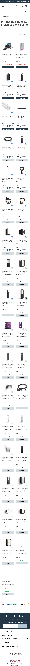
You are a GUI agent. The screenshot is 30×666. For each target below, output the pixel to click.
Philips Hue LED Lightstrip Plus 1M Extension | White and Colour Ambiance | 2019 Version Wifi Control (22, 335)
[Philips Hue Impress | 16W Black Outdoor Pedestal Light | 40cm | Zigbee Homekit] (8, 263)
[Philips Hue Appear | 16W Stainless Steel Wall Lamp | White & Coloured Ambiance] (22, 46)
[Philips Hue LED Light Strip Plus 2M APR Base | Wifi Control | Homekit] (8, 325)
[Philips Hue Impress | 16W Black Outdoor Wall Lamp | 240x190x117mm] (22, 263)
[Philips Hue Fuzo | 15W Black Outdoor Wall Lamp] (8, 232)
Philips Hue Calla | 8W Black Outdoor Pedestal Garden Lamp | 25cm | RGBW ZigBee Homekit (21, 149)
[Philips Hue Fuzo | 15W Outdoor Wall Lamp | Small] (22, 511)
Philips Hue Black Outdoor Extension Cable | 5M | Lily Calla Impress (8, 149)
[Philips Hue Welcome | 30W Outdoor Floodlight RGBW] (8, 511)
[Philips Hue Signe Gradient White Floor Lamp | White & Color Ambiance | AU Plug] (22, 542)
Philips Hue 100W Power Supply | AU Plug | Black (7, 55)
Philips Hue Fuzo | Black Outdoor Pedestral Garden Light (21, 87)
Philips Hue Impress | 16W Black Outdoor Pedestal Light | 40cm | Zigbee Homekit (8, 273)
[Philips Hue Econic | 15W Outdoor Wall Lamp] (22, 201)
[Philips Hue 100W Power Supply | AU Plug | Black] (8, 46)
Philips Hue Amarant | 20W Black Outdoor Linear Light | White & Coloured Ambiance (21, 118)
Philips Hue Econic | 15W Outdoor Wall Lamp (21, 210)
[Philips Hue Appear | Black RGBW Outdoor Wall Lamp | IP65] (8, 77)
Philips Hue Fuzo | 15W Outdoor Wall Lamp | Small (21, 521)
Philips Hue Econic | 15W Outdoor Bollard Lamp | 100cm (7, 180)
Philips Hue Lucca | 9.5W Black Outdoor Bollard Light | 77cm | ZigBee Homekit (7, 366)
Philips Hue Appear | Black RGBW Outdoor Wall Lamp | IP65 (8, 87)
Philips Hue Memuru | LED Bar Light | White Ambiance (8, 118)
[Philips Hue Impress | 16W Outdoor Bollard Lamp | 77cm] (8, 294)
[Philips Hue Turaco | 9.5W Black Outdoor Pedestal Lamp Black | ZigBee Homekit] (8, 480)
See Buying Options (8, 129)
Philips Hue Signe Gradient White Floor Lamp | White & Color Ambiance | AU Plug (21, 552)
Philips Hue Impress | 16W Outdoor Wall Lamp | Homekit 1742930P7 (8, 552)
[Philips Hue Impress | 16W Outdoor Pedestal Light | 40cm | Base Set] (22, 294)
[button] (23, 6)
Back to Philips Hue (7, 16)
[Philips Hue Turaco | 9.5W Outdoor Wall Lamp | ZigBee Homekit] (22, 480)
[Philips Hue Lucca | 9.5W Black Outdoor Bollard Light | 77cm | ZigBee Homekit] (8, 356)
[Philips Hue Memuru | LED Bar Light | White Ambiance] (8, 108)
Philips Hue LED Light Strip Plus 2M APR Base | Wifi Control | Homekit (8, 335)
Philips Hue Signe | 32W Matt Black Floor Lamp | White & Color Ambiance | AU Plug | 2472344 (8, 583)
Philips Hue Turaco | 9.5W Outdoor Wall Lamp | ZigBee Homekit (22, 490)
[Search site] (25, 11)
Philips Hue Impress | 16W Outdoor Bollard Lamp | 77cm (8, 304)
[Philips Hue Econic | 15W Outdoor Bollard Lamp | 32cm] (22, 170)
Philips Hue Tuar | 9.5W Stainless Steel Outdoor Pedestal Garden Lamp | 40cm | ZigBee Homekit (21, 428)
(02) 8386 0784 (15, 654)
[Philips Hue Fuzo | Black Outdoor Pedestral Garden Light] (22, 77)
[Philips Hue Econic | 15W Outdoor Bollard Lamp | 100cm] (8, 170)
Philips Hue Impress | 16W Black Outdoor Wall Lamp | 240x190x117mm (22, 273)
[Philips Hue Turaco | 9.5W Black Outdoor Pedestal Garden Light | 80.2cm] (22, 449)
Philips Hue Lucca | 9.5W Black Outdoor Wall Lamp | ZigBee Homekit (8, 397)
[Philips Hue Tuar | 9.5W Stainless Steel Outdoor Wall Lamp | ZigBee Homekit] (8, 449)
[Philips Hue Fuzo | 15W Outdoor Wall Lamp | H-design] (22, 232)
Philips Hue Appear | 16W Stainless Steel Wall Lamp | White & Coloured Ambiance (22, 57)
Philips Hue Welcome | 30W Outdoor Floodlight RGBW (7, 521)
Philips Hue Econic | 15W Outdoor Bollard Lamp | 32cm (21, 180)
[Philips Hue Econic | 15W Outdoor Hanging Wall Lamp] (8, 201)
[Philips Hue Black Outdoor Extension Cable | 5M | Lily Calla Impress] (8, 139)
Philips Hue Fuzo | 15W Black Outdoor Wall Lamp (8, 241)
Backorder (8, 160)
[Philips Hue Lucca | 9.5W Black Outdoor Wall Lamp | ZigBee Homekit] (8, 387)
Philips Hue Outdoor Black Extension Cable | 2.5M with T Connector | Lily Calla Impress (22, 397)
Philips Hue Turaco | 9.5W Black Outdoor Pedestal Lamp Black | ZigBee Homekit (8, 490)
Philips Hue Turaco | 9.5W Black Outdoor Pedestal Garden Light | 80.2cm (22, 459)
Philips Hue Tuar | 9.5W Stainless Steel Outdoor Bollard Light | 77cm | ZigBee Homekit (7, 428)
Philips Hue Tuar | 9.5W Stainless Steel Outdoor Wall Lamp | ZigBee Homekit (7, 459)
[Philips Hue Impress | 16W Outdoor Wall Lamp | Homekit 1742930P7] (8, 542)
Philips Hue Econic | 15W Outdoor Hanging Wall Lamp (7, 211)
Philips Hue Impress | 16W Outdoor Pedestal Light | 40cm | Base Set (22, 304)
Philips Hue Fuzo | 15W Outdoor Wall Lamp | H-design (21, 242)
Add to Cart (8, 67)
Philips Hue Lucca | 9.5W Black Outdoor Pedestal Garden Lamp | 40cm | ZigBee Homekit (21, 366)
